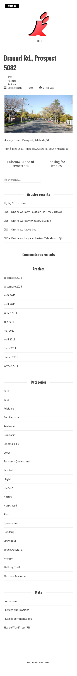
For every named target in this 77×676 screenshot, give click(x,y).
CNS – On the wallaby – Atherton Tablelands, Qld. (34, 238)
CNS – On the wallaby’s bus (20, 229)
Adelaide (12, 80)
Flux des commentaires (18, 618)
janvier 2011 (11, 366)
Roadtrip (9, 532)
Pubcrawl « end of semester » (20, 163)
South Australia (15, 87)
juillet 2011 (10, 313)
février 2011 (11, 357)
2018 (6, 399)
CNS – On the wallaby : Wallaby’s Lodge (27, 220)
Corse (7, 452)
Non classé (10, 505)
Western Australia (15, 576)
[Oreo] (39, 37)
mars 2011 (10, 348)
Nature (8, 496)
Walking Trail (12, 567)
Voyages (9, 558)
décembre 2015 (13, 286)
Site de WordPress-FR (17, 627)
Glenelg (8, 488)
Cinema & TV (11, 444)
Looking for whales (56, 163)
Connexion (10, 601)
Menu (13, 6)
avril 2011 (9, 339)
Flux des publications (16, 610)
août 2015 (10, 295)
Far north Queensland (17, 461)
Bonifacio (9, 435)
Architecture (11, 417)
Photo (7, 514)
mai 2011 (9, 330)
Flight (7, 479)
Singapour (10, 540)
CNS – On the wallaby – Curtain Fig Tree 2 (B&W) (33, 212)
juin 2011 (9, 322)
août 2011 (10, 304)
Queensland (11, 523)
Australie (12, 84)
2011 (10, 77)
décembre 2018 (13, 277)
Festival (8, 470)
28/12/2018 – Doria (15, 203)
